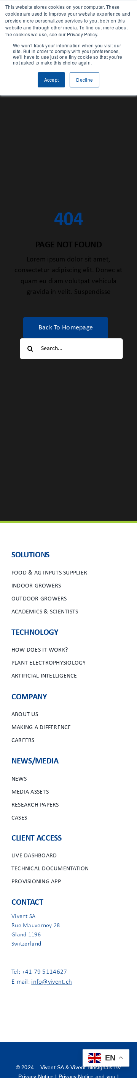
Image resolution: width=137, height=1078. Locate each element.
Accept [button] (51, 79)
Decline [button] (84, 79)
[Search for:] (71, 348)
